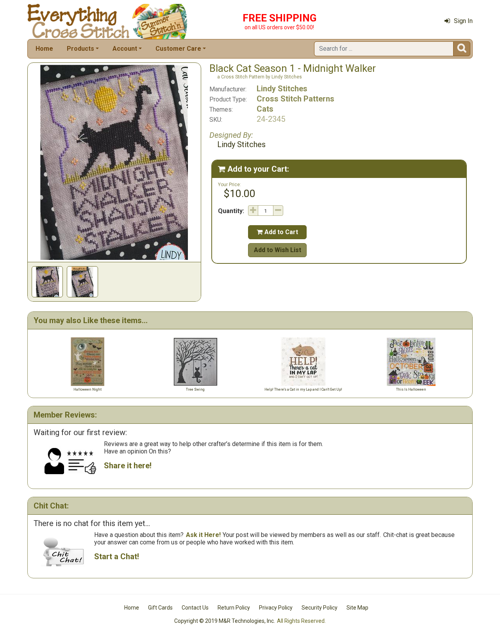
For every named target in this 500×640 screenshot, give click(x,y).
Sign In (463, 21)
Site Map (357, 607)
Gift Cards (160, 607)
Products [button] (80, 48)
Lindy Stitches (282, 88)
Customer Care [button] (178, 48)
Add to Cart (277, 232)
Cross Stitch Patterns (295, 98)
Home (44, 48)
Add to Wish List (277, 250)
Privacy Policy (276, 607)
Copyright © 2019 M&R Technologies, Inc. (224, 621)
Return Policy (234, 607)
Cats (265, 109)
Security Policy (320, 607)
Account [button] (124, 48)
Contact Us (195, 607)
